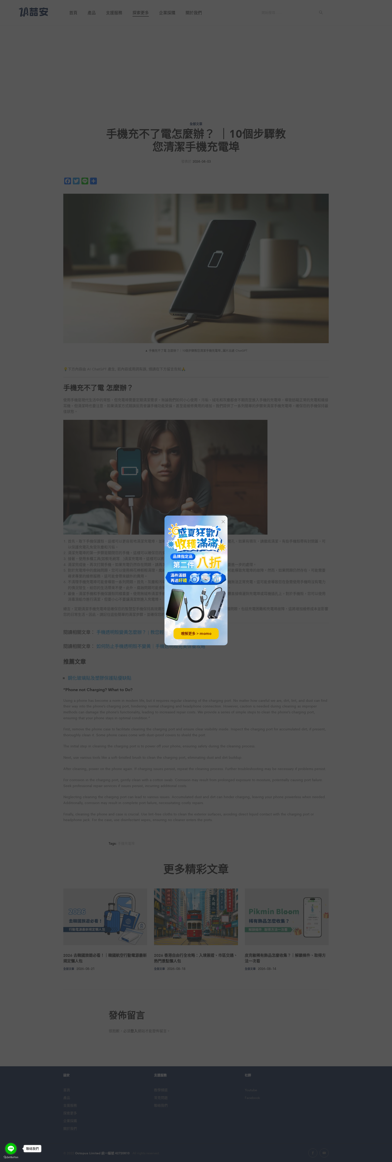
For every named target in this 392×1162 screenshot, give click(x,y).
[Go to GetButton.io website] (11, 1157)
